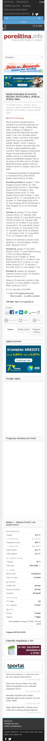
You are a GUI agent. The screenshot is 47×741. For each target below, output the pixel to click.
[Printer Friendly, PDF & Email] (38, 312)
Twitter (36, 14)
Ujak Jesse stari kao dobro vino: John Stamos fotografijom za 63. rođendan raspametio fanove (21, 682)
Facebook (32, 14)
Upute (41, 2)
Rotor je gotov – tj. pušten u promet (24, 296)
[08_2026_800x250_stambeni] (23, 81)
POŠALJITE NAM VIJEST (16, 10)
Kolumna (27, 6)
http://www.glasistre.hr (24, 302)
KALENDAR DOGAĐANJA (17, 14)
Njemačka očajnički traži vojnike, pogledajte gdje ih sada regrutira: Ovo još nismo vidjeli (23, 694)
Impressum (8, 721)
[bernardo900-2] (23, 67)
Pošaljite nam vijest (11, 723)
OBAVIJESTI (22, 2)
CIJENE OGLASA (12, 6)
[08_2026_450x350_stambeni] (23, 359)
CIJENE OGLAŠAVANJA (12, 726)
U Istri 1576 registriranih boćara (21, 293)
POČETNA (9, 2)
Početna (27, 105)
